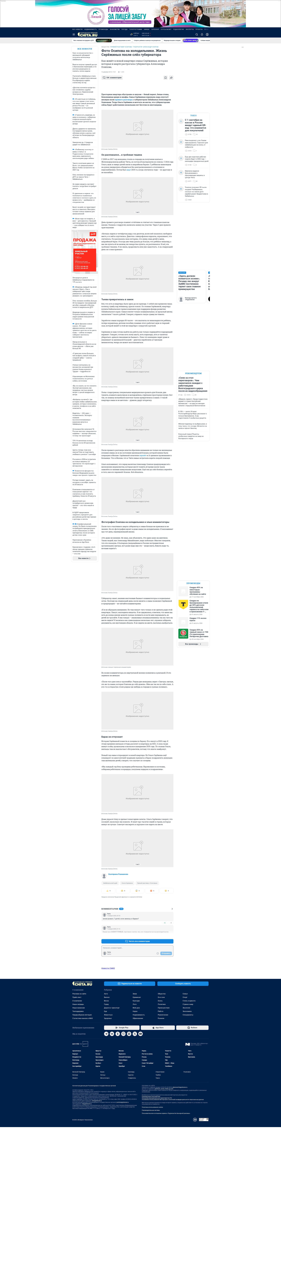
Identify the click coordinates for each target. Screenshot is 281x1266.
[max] (129, 1034)
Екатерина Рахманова (118, 874)
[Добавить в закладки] (165, 77)
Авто (106, 994)
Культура (136, 1001)
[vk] (112, 1034)
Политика (162, 1004)
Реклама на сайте (79, 994)
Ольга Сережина (127, 883)
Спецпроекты (188, 1015)
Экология (186, 1008)
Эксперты (190, 29)
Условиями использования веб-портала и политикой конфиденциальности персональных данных (173, 1099)
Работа (160, 1011)
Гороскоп (155, 29)
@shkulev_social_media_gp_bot (164, 1089)
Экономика (187, 1011)
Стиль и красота (189, 1001)
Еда (105, 1011)
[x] (135, 1034)
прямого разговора (123, 99)
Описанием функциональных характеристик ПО (157, 1098)
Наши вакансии (78, 1008)
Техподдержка (78, 1011)
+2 (164, 923)
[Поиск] (196, 34)
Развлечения (163, 1015)
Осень (160, 1001)
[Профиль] (207, 34)
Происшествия (163, 1008)
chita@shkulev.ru (97, 1101)
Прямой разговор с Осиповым (147, 883)
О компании (77, 1001)
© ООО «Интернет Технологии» (82, 1120)
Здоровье (108, 1018)
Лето (135, 1004)
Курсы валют (166, 29)
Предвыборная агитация (82, 1015)
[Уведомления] (202, 34)
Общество (162, 994)
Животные (108, 1015)
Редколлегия (178, 29)
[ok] (117, 1034)
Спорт (185, 997)
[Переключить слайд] (105, 196)
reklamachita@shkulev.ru (179, 1087)
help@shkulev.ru (87, 1104)
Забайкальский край (110, 883)
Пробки (207, 29)
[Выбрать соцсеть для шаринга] (171, 77)
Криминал (137, 997)
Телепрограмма (135, 29)
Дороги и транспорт (112, 1008)
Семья (185, 994)
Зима (135, 994)
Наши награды (78, 1004)
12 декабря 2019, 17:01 (108, 72)
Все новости (77, 29)
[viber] (123, 1034)
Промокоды (103, 29)
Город (106, 1004)
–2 (171, 936)
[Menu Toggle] (73, 34)
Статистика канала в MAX (82, 1018)
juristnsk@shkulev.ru (122, 1102)
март (129, 170)
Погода (125, 29)
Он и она (161, 997)
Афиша (146, 29)
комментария (114, 78)
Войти (109, 954)
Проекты (199, 29)
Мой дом (136, 1008)
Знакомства (115, 29)
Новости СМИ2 (108, 968)
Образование (138, 1018)
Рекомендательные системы (151, 1110)
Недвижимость (90, 29)
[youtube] (140, 1034)
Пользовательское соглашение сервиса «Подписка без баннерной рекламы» (166, 1113)
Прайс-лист (76, 997)
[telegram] (106, 1034)
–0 (171, 923)
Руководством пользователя (151, 1096)
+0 (164, 936)
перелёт (142, 455)
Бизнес (107, 997)
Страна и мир (188, 1004)
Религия (161, 1018)
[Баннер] (104, 40)
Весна (106, 1001)
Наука (135, 1011)
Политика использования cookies (152, 1107)
